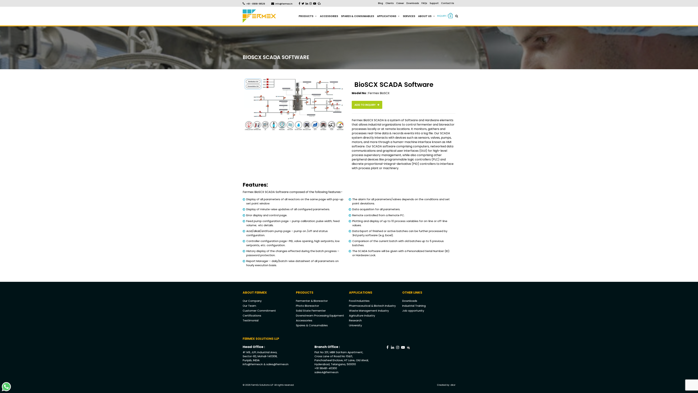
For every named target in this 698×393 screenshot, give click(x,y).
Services (409, 16)
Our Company (252, 301)
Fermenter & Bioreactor (312, 301)
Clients (390, 3)
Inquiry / (444, 16)
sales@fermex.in (277, 364)
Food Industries (359, 301)
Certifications (252, 315)
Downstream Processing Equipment (320, 315)
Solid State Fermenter (311, 311)
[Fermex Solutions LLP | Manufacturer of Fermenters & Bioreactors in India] (259, 16)
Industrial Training (414, 306)
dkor (452, 384)
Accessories (329, 16)
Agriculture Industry (362, 315)
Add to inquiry (365, 105)
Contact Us (447, 3)
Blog (380, 3)
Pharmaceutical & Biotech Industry (372, 306)
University (355, 325)
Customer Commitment (259, 311)
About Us (425, 16)
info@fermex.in (283, 3)
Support (434, 3)
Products (306, 16)
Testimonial (250, 320)
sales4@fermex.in (326, 372)
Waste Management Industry (369, 311)
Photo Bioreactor (307, 306)
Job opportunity (413, 311)
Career (400, 3)
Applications (386, 16)
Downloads (412, 3)
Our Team (249, 306)
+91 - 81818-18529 (255, 3)
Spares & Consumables (357, 16)
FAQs (424, 3)
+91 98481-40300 (325, 368)
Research (355, 320)
